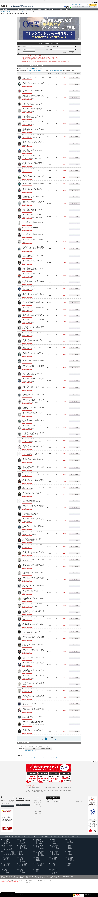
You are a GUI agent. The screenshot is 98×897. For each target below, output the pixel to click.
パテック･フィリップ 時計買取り (8, 849)
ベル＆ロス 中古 (53, 859)
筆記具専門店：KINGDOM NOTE (52, 877)
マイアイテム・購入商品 (19, 894)
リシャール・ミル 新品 (38, 846)
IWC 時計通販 (19, 851)
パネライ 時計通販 (68, 839)
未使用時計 (30, 836)
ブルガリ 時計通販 (20, 869)
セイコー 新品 (5, 870)
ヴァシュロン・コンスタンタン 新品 (8, 852)
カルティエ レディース (22, 842)
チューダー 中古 (69, 859)
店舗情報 (19, 876)
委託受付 (15, 876)
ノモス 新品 (68, 864)
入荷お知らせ (32, 894)
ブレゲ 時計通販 (68, 845)
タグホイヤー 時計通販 (37, 839)
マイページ (34, 876)
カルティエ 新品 (21, 840)
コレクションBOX (53, 873)
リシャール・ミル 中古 (38, 847)
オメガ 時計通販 (52, 839)
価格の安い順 (35, 70)
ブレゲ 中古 (69, 847)
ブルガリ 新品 (21, 870)
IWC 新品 (20, 852)
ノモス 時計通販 (68, 863)
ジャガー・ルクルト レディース (39, 854)
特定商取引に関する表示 (65, 876)
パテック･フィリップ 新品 (7, 846)
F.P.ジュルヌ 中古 (6, 859)
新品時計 (20, 836)
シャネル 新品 (21, 858)
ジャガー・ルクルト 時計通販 (38, 851)
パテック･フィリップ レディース (8, 848)
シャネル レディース (22, 860)
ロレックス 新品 (5, 840)
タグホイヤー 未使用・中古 (39, 841)
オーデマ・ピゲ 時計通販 (53, 845)
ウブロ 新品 (68, 852)
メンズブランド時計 (37, 836)
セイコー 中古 (5, 871)
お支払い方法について (38, 802)
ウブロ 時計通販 (68, 851)
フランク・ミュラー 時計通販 (38, 863)
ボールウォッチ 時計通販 (5, 863)
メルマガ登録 (79, 4)
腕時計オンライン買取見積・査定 (6, 876)
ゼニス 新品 (37, 858)
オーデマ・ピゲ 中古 (54, 847)
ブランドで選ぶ (14, 836)
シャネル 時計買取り (22, 861)
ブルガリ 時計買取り (22, 872)
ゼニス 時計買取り (37, 860)
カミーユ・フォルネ (80, 801)
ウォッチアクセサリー (53, 869)
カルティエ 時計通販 (21, 839)
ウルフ (68, 801)
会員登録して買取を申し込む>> (30, 750)
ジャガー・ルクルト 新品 (38, 852)
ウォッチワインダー (54, 872)
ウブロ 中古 (68, 853)
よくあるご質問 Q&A (37, 813)
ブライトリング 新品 (54, 852)
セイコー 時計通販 (4, 869)
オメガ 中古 (53, 841)
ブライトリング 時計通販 (53, 851)
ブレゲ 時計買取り (69, 848)
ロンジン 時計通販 (52, 863)
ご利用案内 (67, 836)
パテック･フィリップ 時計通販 (6, 845)
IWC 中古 (20, 853)
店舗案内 (62, 836)
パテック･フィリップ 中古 (7, 847)
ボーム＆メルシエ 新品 (22, 864)
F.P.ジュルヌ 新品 (6, 858)
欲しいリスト (3, 894)
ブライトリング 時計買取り (55, 854)
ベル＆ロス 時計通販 (53, 857)
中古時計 (24, 836)
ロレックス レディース (6, 842)
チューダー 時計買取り (70, 860)
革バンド (52, 871)
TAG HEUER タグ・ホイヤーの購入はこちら (27, 757)
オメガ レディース (54, 842)
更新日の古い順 (29, 70)
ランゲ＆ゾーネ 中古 (22, 847)
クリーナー (52, 870)
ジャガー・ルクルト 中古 (38, 853)
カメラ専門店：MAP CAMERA (6, 877)
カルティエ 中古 (21, 841)
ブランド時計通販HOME (5, 836)
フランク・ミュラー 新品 (38, 864)
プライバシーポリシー (46, 876)
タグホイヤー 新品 (37, 840)
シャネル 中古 (21, 859)
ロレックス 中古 (5, 841)
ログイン (70, 4)
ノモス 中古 (68, 865)
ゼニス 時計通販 (36, 857)
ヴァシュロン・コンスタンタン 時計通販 (8, 851)
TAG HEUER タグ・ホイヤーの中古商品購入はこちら (47, 757)
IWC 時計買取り (21, 854)
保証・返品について (37, 804)
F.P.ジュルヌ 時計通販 (5, 857)
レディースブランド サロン (47, 836)
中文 (87, 4)
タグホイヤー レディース (38, 842)
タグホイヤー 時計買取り (38, 843)
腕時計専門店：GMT (28, 877)
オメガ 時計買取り (53, 843)
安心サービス (36, 809)
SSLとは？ (93, 821)
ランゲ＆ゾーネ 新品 (22, 846)
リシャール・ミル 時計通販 (38, 845)
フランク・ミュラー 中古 (38, 865)
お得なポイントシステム (38, 807)
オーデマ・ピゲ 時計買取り (55, 848)
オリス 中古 (36, 871)
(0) (95, 4)
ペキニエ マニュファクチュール (51, 802)
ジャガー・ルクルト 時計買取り (39, 855)
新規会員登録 (74, 4)
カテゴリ (19, 49)
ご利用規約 (39, 876)
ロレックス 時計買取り (6, 843)
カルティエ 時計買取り (22, 843)
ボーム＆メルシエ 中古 (22, 865)
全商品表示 (51, 70)
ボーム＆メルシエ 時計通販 (22, 863)
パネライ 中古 (69, 841)
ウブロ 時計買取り (69, 854)
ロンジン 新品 (53, 864)
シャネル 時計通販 (20, 857)
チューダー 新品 (69, 858)
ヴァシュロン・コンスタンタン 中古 (8, 853)
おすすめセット (27, 894)
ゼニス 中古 (37, 859)
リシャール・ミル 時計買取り (39, 848)
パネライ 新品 (69, 840)
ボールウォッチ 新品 (6, 864)
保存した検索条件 (10, 894)
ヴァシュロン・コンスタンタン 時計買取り (9, 854)
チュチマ (58, 801)
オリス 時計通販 (36, 869)
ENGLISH (84, 4)
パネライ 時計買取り (70, 842)
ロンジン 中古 (53, 865)
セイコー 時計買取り (6, 872)
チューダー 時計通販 (69, 857)
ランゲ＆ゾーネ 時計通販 (21, 845)
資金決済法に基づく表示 (55, 876)
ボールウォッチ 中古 (6, 865)
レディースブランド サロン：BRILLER (39, 877)
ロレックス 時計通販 (5, 839)
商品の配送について (37, 800)
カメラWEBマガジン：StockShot (17, 877)
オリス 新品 (36, 870)
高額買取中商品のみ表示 (58, 70)
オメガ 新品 (53, 840)
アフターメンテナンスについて (39, 811)
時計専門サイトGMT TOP (5, 11)
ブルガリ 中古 (21, 871)
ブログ (23, 876)
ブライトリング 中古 (54, 853)
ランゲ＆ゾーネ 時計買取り (23, 848)
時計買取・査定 (56, 836)
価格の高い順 (40, 70)
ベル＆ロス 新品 (53, 858)
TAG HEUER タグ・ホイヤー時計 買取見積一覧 (20, 11)
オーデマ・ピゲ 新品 (54, 846)
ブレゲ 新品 (69, 846)
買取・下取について (37, 806)
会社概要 (72, 876)
